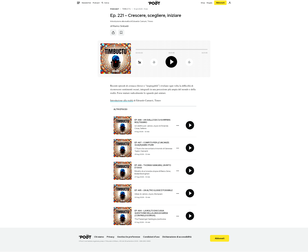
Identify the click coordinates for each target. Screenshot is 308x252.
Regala (209, 3)
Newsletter (86, 3)
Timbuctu (126, 9)
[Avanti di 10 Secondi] (189, 62)
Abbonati (220, 2)
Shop (203, 3)
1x (139, 62)
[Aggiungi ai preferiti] (121, 32)
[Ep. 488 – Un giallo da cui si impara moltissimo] (123, 125)
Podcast (96, 3)
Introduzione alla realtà (121, 100)
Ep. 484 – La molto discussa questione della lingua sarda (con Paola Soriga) (151, 213)
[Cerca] (102, 2)
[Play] (171, 62)
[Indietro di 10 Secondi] (154, 62)
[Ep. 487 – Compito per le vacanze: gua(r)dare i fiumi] (123, 148)
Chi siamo (99, 236)
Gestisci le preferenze (128, 236)
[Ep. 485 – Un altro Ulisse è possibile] (123, 193)
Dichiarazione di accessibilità (176, 236)
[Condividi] (113, 32)
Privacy (110, 236)
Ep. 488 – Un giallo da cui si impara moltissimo (152, 121)
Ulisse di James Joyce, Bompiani (148, 194)
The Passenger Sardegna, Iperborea (150, 219)
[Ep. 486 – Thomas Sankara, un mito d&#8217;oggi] (123, 171)
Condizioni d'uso (151, 236)
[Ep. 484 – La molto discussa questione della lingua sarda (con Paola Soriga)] (123, 216)
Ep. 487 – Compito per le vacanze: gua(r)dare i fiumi (152, 143)
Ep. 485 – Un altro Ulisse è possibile (154, 190)
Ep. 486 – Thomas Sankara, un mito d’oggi (153, 166)
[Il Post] (154, 3)
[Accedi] (229, 2)
